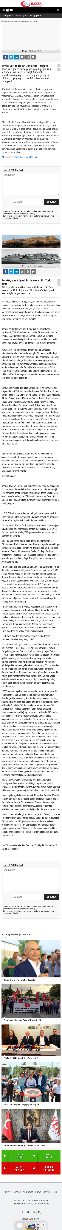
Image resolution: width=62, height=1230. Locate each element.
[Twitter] (11, 57)
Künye (38, 1192)
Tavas (16, 157)
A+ (58, 65)
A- (58, 69)
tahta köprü (33, 157)
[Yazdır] (27, 57)
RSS (55, 1192)
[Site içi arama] (39, 1212)
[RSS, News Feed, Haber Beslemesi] (34, 1212)
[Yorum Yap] (33, 57)
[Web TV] (12, 10)
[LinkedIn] (16, 57)
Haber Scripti (28, 1218)
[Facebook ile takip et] (22, 1212)
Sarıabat (23, 157)
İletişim (47, 1192)
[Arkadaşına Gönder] (22, 57)
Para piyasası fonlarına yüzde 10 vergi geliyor (22, 15)
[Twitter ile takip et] (28, 1212)
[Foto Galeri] (8, 10)
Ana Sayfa (28, 1192)
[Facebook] (5, 57)
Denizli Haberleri (13, 1192)
